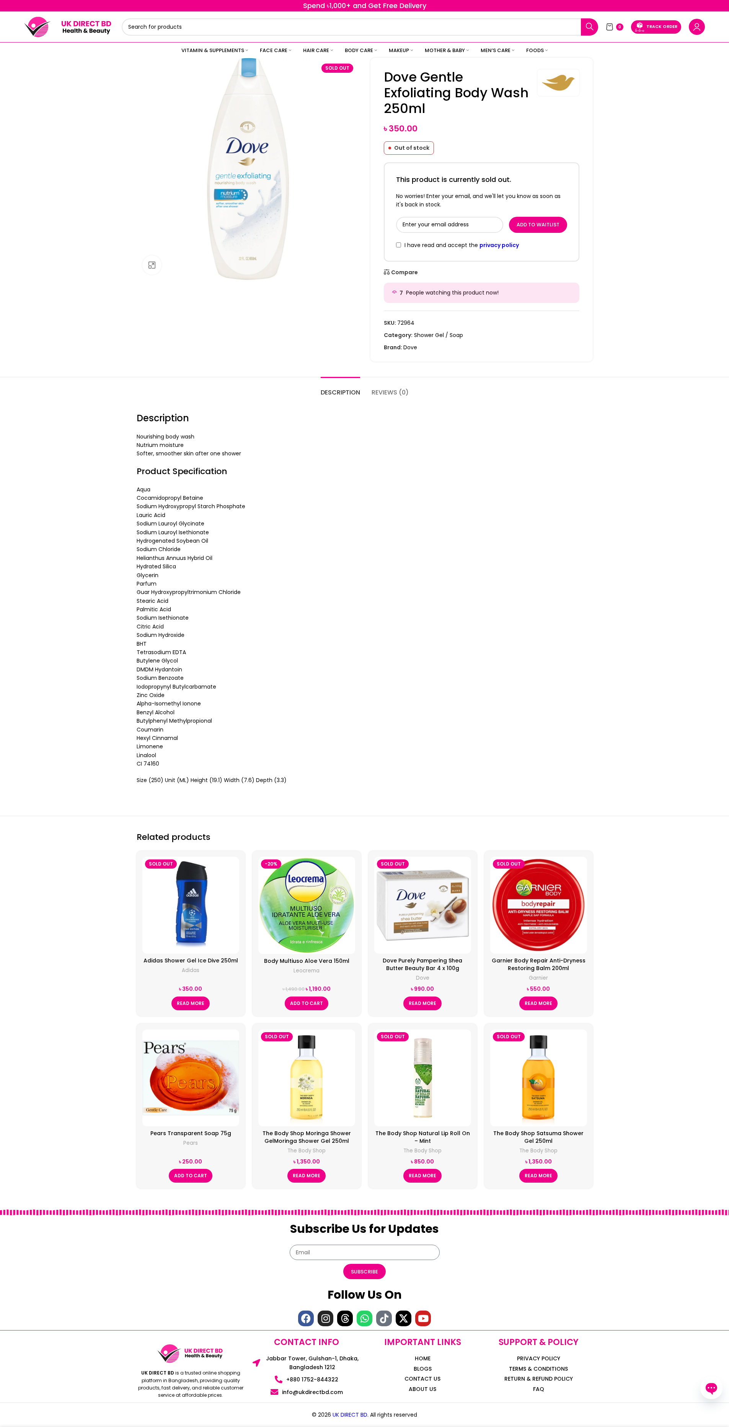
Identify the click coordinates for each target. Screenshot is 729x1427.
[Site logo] (37, 26)
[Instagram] (325, 1318)
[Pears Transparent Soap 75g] (190, 1077)
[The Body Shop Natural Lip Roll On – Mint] (422, 1077)
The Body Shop (306, 1150)
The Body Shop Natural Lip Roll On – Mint (422, 1137)
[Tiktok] (384, 1318)
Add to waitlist (538, 224)
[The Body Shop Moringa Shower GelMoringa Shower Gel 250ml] (306, 1077)
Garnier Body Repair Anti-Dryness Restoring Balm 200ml (538, 964)
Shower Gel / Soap (438, 335)
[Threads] (345, 1318)
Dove (410, 347)
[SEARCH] (589, 27)
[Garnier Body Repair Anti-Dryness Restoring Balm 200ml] (538, 905)
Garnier (538, 978)
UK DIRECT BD (350, 1415)
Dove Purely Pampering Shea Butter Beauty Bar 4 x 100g (422, 964)
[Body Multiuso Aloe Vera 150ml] (306, 905)
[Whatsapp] (364, 1318)
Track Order (661, 26)
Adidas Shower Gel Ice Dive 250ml (191, 960)
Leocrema (307, 970)
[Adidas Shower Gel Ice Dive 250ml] (190, 905)
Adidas (190, 970)
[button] (306, 1003)
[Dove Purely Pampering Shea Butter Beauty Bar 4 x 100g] (422, 905)
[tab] (340, 388)
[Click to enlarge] (151, 265)
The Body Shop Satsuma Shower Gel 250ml (538, 1137)
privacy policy (499, 245)
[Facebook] (306, 1318)
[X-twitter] (403, 1318)
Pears (190, 1143)
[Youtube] (423, 1318)
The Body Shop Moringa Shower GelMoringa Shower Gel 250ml (307, 1137)
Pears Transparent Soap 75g (190, 1133)
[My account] (697, 26)
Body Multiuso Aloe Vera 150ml (306, 961)
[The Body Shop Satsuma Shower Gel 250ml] (538, 1077)
